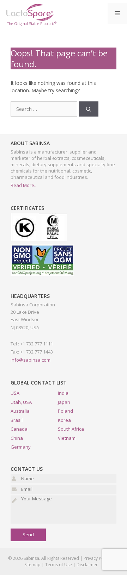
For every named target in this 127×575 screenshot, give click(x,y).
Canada (19, 429)
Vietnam (66, 438)
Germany (21, 447)
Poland (65, 411)
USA (15, 393)
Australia (20, 411)
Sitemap (32, 565)
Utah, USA (21, 402)
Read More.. (23, 185)
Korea (64, 420)
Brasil (17, 420)
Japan (64, 402)
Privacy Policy (97, 558)
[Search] (88, 109)
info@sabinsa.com (30, 360)
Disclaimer (87, 565)
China (17, 438)
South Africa (71, 429)
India (63, 393)
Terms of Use (58, 565)
